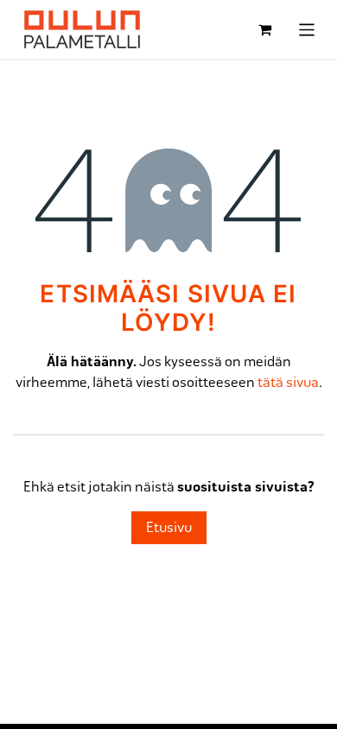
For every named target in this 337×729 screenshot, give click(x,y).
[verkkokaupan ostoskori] (265, 29)
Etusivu (169, 527)
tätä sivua (288, 382)
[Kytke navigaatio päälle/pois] (307, 29)
